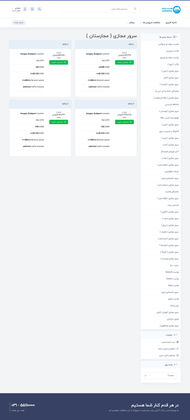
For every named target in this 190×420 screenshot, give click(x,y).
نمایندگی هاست (172, 191)
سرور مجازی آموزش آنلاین (168, 312)
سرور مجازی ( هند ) (170, 218)
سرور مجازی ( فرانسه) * (169, 245)
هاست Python (172, 279)
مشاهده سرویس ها (151, 22)
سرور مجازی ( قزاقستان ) (168, 198)
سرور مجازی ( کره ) (171, 144)
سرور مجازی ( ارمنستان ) (168, 238)
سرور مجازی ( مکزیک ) (169, 232)
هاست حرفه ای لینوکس (168, 44)
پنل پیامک (174, 305)
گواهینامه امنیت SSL (170, 118)
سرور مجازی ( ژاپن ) (170, 124)
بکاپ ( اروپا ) (173, 64)
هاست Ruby (173, 285)
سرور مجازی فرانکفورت (169, 325)
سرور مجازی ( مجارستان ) (168, 185)
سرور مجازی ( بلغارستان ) (168, 165)
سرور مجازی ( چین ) (170, 138)
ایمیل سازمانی (173, 319)
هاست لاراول (173, 299)
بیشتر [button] (131, 22)
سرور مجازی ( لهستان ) (169, 111)
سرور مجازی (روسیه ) (170, 258)
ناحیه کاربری (171, 22)
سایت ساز (174, 265)
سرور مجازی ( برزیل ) (170, 225)
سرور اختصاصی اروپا (170, 292)
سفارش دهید (123, 62)
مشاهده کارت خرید (167, 355)
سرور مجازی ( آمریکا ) (169, 252)
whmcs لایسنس (172, 104)
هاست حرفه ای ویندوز (169, 57)
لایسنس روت (173, 205)
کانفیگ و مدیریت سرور (169, 131)
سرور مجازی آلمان (171, 77)
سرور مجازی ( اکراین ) (170, 212)
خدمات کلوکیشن (172, 171)
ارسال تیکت (18, 22)
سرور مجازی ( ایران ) (170, 71)
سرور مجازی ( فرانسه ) (169, 84)
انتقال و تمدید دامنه (167, 349)
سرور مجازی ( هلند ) (170, 158)
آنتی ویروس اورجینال (170, 151)
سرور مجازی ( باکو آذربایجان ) (166, 98)
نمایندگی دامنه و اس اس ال (167, 91)
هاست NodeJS (172, 272)
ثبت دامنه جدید (169, 342)
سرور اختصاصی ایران (170, 178)
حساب (17, 8)
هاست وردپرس (172, 51)
